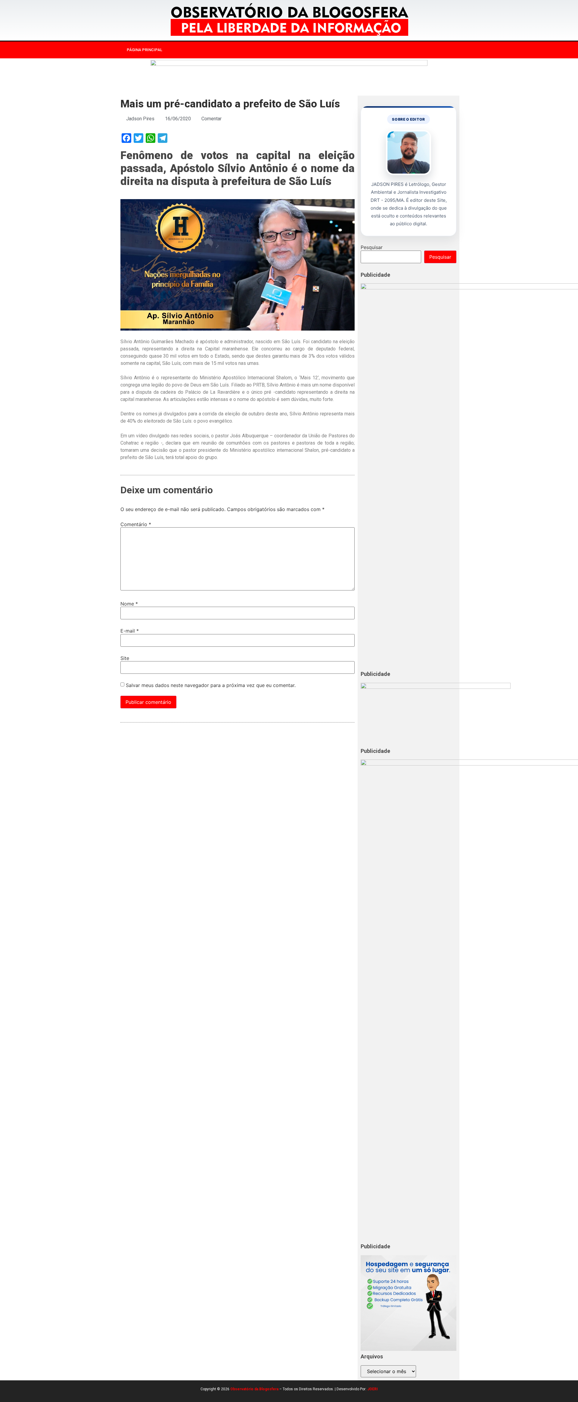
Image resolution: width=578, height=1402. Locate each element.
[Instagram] (398, 49)
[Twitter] (410, 49)
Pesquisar (372, 247)
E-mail (129, 630)
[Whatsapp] (422, 49)
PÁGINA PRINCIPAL (144, 50)
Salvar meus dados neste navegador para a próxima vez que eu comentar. (211, 685)
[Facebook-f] (385, 49)
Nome (129, 603)
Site (124, 658)
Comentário (135, 524)
